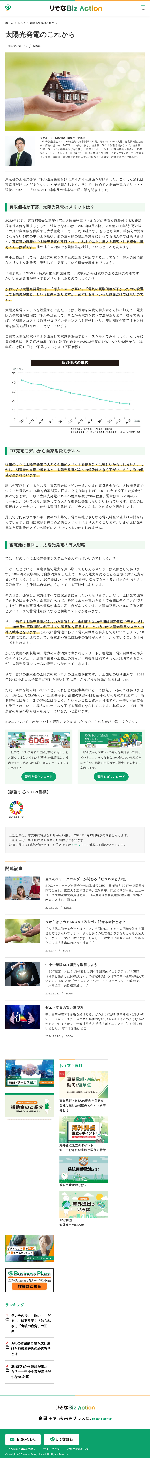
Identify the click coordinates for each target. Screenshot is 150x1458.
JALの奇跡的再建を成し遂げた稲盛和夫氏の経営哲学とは (31, 1349)
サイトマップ (51, 1448)
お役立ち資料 (70, 1066)
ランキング (15, 1305)
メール (75, 844)
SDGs (37, 45)
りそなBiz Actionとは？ (20, 1448)
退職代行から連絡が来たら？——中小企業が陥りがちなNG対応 (31, 1372)
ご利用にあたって (78, 1448)
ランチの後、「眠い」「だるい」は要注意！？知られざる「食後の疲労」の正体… (31, 1323)
